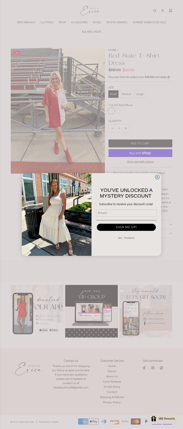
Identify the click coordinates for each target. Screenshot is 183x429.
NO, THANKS (126, 238)
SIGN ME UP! (126, 227)
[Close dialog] (157, 177)
